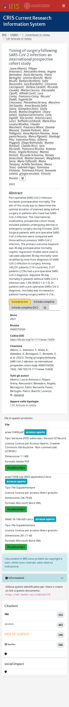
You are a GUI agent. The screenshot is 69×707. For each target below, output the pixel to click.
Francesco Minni (33, 127)
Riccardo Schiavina (31, 155)
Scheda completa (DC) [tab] (25, 307)
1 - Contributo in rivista (36, 35)
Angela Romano (27, 151)
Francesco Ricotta (32, 148)
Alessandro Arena (34, 71)
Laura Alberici (17, 68)
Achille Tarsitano (31, 164)
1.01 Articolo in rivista (18, 39)
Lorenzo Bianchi (32, 77)
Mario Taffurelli (26, 161)
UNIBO (14, 35)
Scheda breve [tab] (20, 301)
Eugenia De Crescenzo (20, 101)
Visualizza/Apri (16, 468)
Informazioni (16, 577)
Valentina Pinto (25, 139)
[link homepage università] (37, 6)
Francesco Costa (28, 96)
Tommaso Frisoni (32, 170)
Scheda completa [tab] (44, 301)
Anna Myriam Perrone (36, 133)
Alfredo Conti (27, 93)
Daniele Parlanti (30, 130)
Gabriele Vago (25, 167)
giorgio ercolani (29, 173)
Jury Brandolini (33, 83)
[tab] (45, 308)
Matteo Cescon (30, 90)
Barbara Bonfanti (29, 80)
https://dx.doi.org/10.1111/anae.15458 (32, 339)
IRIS (4, 35)
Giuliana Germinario (30, 114)
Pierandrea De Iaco (34, 102)
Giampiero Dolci (28, 108)
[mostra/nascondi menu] (63, 5)
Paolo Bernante (32, 74)
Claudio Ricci (29, 145)
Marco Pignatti (37, 136)
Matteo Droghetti (29, 111)
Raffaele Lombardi (28, 121)
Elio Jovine (26, 117)
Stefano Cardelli (35, 87)
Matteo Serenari (34, 158)
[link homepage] (11, 6)
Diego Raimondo (31, 142)
